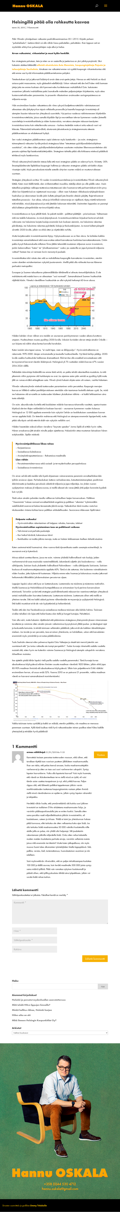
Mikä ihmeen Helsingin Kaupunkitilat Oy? (34, 1020)
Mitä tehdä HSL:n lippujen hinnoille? (31, 1004)
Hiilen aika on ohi (21, 1015)
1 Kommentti (32, 27)
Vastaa (101, 755)
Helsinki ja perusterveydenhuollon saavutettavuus (39, 999)
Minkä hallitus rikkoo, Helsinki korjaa (32, 1010)
